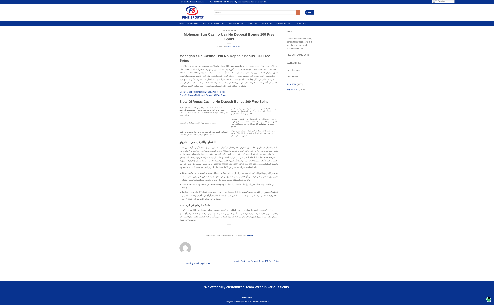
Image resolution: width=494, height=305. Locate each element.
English (441, 1)
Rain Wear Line (283, 23)
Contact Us (300, 23)
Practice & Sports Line (213, 23)
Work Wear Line (236, 23)
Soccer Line (192, 23)
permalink (249, 235)
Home (182, 23)
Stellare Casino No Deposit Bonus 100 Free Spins (202, 92)
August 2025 (292, 89)
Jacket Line (267, 23)
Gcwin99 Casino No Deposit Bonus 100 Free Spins (202, 95)
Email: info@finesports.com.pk (192, 2)
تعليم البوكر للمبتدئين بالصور (197, 263)
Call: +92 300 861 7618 (217, 2)
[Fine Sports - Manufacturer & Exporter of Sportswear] (194, 12)
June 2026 (291, 84)
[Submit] (298, 12)
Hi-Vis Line (253, 23)
